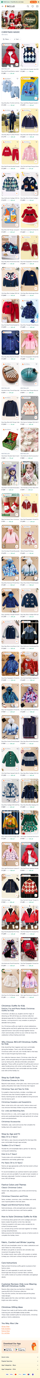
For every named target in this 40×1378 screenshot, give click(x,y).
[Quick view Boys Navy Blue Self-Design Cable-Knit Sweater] (16, 417)
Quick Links (5, 1357)
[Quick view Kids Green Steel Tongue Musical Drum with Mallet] (35, 383)
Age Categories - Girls (9, 1369)
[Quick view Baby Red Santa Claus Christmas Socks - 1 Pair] (16, 514)
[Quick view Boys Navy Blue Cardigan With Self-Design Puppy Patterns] (35, 609)
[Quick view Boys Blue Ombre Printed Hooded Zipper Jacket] (16, 736)
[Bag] (37, 6)
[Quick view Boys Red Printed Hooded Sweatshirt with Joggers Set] (16, 161)
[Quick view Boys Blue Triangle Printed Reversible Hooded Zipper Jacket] (35, 320)
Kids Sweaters (6, 1329)
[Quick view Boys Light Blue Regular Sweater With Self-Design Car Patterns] (35, 98)
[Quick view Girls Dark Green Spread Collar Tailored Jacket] (16, 768)
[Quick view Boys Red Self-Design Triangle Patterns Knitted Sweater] (35, 895)
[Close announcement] (38, 2)
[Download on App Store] (8, 1349)
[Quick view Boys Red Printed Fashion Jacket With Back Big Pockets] (16, 64)
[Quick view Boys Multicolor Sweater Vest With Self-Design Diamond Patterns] (35, 64)
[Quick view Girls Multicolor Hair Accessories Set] (35, 449)
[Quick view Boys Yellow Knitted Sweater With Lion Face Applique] (16, 831)
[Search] (28, 6)
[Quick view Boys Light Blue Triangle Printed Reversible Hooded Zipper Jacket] (16, 609)
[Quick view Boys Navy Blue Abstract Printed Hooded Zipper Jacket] (16, 352)
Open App (33, 2)
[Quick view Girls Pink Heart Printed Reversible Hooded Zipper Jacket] (16, 546)
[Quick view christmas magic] (16, 895)
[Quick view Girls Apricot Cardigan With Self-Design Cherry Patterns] (35, 417)
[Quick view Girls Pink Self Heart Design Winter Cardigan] (35, 161)
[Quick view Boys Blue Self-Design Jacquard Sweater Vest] (16, 225)
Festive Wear (6, 1331)
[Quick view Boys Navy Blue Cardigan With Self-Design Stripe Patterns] (35, 768)
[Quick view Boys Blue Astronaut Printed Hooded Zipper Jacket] (16, 578)
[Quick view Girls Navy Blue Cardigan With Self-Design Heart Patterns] (16, 288)
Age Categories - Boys (9, 1365)
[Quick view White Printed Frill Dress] (35, 546)
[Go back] (3, 6)
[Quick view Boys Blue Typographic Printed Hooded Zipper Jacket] (16, 673)
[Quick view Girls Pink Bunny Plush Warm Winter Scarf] (35, 483)
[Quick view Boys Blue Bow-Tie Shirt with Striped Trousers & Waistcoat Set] (16, 98)
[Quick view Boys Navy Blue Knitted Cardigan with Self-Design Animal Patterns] (35, 193)
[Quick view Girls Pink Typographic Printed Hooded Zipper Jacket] (35, 352)
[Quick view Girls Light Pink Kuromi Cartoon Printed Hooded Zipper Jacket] (16, 863)
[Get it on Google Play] (20, 1349)
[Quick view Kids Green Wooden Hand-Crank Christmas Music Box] (16, 449)
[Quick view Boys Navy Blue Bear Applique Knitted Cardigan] (35, 800)
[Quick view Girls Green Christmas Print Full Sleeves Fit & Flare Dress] (35, 831)
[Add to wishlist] (17, 45)
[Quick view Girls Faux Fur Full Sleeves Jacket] (16, 990)
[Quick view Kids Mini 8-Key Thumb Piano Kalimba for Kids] (16, 383)
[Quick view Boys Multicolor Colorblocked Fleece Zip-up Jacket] (35, 641)
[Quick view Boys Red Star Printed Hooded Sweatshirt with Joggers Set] (16, 320)
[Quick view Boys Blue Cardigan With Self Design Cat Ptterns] (16, 800)
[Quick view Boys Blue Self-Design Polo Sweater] (35, 130)
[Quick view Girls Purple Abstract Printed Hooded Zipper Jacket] (35, 705)
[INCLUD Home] (10, 6)
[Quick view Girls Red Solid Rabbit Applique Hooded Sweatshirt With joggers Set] (35, 673)
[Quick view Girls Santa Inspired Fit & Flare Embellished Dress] (35, 225)
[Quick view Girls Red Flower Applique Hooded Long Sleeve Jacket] (35, 863)
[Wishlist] (32, 6)
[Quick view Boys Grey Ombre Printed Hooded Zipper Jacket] (35, 578)
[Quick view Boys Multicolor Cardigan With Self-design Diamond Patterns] (16, 193)
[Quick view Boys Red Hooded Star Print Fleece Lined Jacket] (16, 927)
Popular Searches (7, 1361)
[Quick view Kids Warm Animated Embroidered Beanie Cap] (16, 483)
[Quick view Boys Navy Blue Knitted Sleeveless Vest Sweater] (35, 736)
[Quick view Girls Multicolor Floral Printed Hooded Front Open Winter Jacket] (16, 958)
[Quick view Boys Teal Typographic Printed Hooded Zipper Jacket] (16, 705)
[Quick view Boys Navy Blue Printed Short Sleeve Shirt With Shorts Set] (16, 256)
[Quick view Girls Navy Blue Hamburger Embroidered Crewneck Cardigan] (35, 288)
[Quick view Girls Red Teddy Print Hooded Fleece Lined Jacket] (35, 927)
